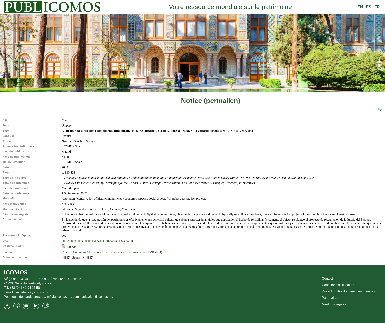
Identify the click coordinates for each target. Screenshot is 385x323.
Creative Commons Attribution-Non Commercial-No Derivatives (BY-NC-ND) (112, 252)
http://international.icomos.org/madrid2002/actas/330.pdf (97, 240)
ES (368, 7)
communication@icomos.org (93, 296)
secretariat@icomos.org (32, 292)
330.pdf (70, 247)
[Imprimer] (380, 109)
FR (377, 7)
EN (360, 7)
